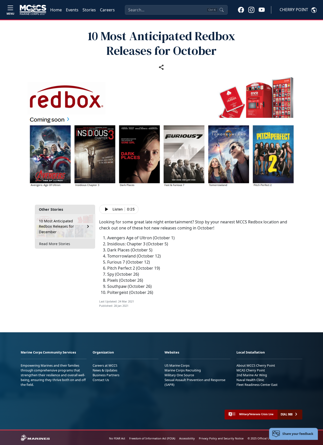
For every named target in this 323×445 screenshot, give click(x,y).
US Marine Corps (177, 365)
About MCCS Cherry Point (255, 365)
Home (56, 10)
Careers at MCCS (105, 365)
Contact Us (101, 380)
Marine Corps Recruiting (183, 370)
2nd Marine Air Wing (251, 375)
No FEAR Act (117, 438)
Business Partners (106, 375)
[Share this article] (161, 67)
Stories (89, 10)
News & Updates (105, 370)
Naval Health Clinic (250, 380)
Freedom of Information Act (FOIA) (152, 438)
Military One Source (179, 375)
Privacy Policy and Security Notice (221, 438)
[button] (241, 9)
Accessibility (187, 438)
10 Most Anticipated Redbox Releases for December (56, 226)
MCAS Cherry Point (250, 370)
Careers (107, 10)
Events (72, 10)
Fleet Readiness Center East (257, 384)
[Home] (33, 10)
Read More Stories (54, 243)
